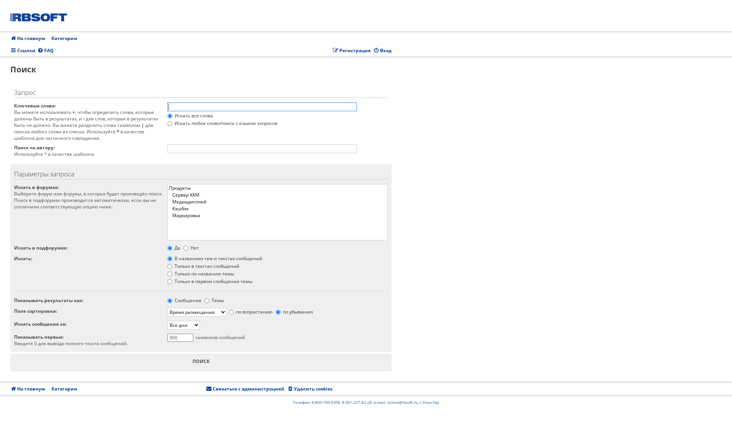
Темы (217, 300)
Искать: (23, 258)
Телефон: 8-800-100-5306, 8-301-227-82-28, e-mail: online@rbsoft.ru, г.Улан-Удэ (366, 402)
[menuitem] (45, 51)
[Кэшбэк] (277, 208)
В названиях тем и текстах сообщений (217, 258)
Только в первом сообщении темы (212, 281)
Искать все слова (193, 115)
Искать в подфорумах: (40, 248)
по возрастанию (254, 312)
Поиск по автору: (34, 147)
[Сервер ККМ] (277, 195)
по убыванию (297, 312)
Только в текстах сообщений (206, 266)
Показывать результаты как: (48, 300)
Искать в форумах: (36, 187)
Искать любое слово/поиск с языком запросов (225, 123)
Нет (194, 248)
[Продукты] (277, 188)
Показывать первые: (39, 337)
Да (176, 248)
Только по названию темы (203, 273)
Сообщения (187, 300)
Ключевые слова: (35, 105)
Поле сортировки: (35, 311)
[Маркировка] (277, 215)
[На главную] (41, 16)
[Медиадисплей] (277, 201)
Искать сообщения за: (40, 324)
